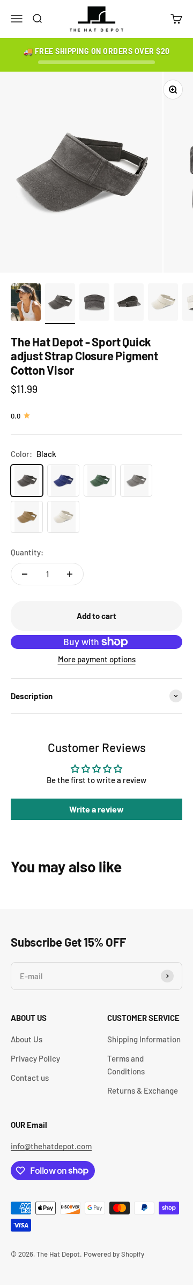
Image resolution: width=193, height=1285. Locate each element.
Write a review (96, 809)
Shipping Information (144, 1039)
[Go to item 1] (26, 303)
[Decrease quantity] (24, 574)
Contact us (30, 1077)
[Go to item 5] (163, 303)
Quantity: (27, 552)
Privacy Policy (35, 1058)
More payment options (97, 659)
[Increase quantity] (69, 574)
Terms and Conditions (126, 1065)
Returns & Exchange (142, 1090)
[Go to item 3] (94, 303)
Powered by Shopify (114, 1254)
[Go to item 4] (129, 303)
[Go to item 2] (60, 303)
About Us (26, 1039)
